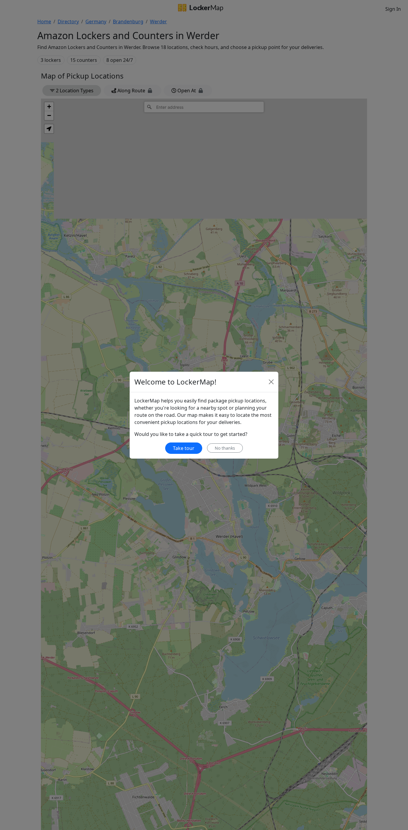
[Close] (271, 382)
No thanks (225, 448)
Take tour (183, 448)
